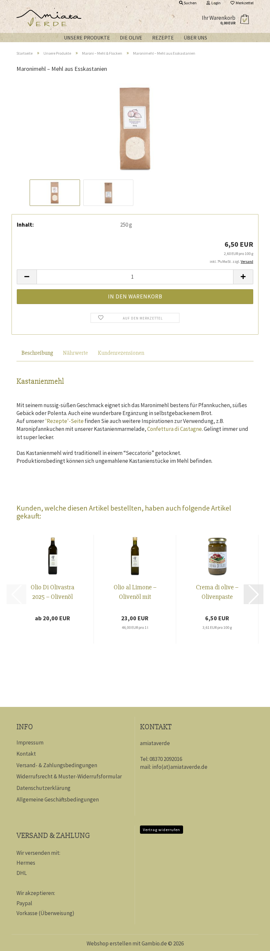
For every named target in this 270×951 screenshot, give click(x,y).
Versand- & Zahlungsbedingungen (56, 765)
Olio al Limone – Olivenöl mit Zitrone (135, 592)
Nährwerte (75, 352)
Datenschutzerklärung (43, 788)
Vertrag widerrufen (161, 829)
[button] (27, 276)
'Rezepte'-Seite (64, 421)
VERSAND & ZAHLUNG (53, 835)
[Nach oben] (252, 941)
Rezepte (163, 37)
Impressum (29, 742)
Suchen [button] (190, 2)
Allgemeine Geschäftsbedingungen (57, 799)
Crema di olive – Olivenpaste (217, 592)
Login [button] (215, 2)
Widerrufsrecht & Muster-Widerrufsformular (69, 776)
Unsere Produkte (87, 37)
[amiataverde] (104, 20)
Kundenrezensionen (121, 352)
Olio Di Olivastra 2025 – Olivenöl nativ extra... (52, 592)
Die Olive (131, 37)
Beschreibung (37, 352)
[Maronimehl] (135, 127)
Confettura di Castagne (174, 429)
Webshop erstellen (109, 943)
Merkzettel (244, 2)
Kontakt (26, 753)
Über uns (195, 37)
